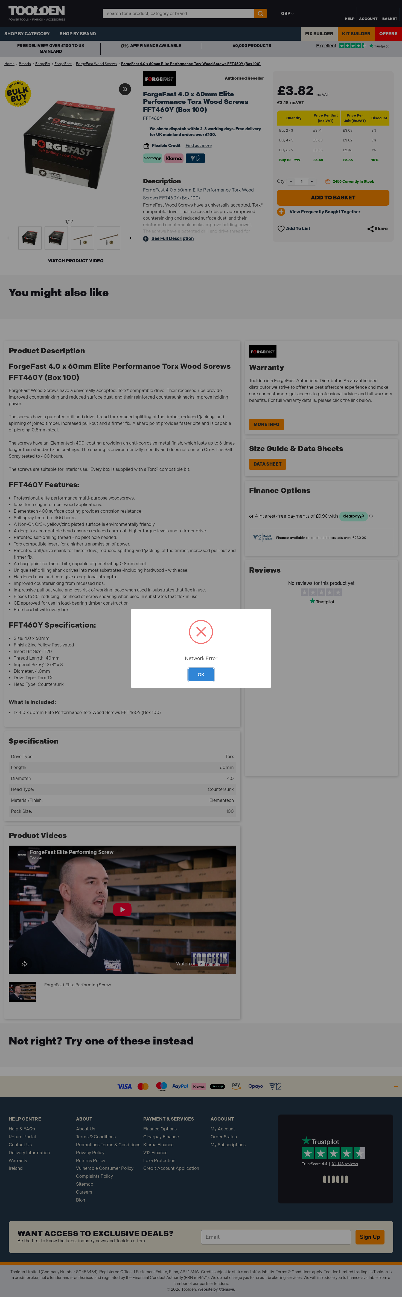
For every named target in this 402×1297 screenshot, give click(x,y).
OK (201, 674)
